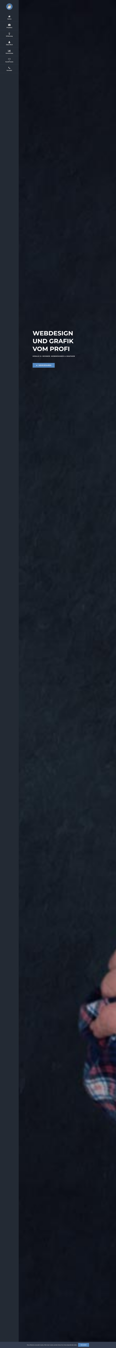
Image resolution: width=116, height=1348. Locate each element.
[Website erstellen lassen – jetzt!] (9, 4)
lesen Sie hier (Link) (72, 1345)
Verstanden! (84, 1345)
